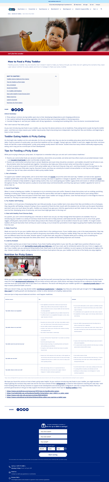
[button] (100, 9)
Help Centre (78, 4)
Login (86, 4)
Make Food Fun (11, 96)
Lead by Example (12, 99)
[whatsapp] (18, 109)
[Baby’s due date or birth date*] (65, 449)
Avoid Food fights (12, 88)
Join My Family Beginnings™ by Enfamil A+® (61, 4)
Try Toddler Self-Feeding (14, 91)
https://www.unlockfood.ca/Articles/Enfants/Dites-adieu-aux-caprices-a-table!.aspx (36, 397)
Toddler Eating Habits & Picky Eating (18, 79)
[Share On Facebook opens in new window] (12, 109)
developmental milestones (24, 281)
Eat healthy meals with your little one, (38, 246)
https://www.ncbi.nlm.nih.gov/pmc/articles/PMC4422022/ (27, 395)
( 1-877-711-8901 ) (20, 466)
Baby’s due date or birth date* (47, 445)
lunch (100, 179)
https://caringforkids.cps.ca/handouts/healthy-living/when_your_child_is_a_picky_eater (38, 393)
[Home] (12, 9)
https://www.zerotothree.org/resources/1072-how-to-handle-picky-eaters (33, 391)
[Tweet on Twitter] (15, 109)
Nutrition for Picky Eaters (14, 102)
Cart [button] (93, 4)
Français (98, 4)
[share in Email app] (21, 109)
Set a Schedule (11, 85)
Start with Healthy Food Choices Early (18, 94)
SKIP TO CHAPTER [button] (13, 76)
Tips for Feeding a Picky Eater (16, 82)
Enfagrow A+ (61, 383)
